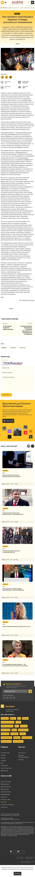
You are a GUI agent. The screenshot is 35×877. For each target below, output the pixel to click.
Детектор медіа (6, 781)
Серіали (3, 755)
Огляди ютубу (5, 753)
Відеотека (4, 797)
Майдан (4, 347)
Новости (5, 7)
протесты (23, 347)
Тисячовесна (5, 718)
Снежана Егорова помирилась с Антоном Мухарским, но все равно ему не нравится (26, 330)
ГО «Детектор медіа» (7, 804)
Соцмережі (4, 765)
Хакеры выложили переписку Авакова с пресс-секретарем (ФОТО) (12, 513)
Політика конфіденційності (23, 756)
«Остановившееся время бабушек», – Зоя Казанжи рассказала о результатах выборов (15, 665)
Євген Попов (14, 733)
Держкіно (25, 718)
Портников (17, 737)
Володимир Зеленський (8, 722)
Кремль (14, 730)
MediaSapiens (5, 784)
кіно (19, 718)
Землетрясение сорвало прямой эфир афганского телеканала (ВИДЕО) (13, 589)
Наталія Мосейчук (26, 737)
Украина (13, 347)
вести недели (5, 733)
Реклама (21, 760)
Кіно (2, 763)
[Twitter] (6, 77)
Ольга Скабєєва (6, 730)
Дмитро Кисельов (23, 730)
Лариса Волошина (18, 741)
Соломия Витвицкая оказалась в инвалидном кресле (11, 551)
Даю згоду (17, 873)
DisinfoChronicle (6, 792)
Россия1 (18, 722)
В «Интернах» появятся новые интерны (8, 327)
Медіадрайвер (5, 794)
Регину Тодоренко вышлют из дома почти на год (16, 626)
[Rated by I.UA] (13, 851)
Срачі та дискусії (6, 768)
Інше (10, 7)
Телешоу (3, 760)
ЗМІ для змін (5, 789)
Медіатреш (4, 771)
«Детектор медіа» (9, 818)
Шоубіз (3, 758)
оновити (4, 360)
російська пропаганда (7, 726)
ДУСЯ (17, 43)
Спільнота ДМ (9, 421)
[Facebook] (2, 77)
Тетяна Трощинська (6, 737)
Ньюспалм (4, 807)
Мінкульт (13, 718)
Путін (16, 726)
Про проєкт (22, 753)
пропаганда (24, 726)
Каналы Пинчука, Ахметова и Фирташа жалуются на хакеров (11, 475)
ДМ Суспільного (6, 787)
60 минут (22, 733)
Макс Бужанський (6, 741)
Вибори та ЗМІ (5, 799)
